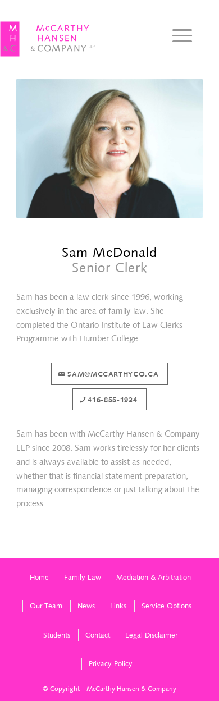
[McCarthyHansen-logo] (48, 39)
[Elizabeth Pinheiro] (8, 351)
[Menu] (176, 35)
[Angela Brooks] (210, 351)
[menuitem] (176, 35)
